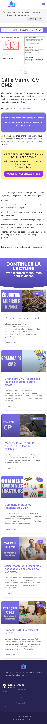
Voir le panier (35, 19)
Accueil (6, 30)
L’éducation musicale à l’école (22, 318)
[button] (43, 4)
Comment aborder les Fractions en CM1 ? (18, 506)
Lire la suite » (10, 342)
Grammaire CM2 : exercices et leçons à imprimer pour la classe (23, 381)
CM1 (15, 30)
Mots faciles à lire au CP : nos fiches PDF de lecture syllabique (22, 446)
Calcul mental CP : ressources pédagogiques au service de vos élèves (23, 568)
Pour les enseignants (20, 109)
